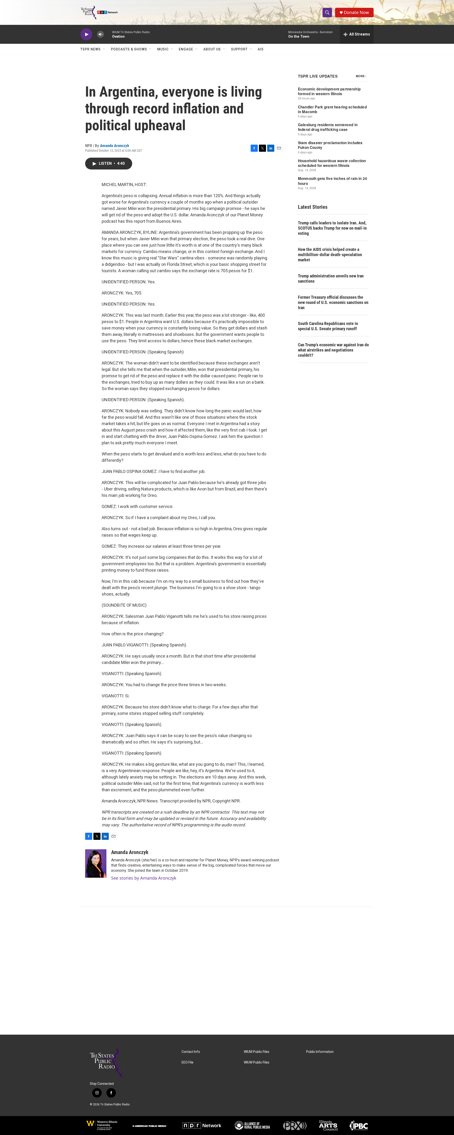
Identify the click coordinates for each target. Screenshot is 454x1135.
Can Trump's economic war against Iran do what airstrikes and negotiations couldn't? (333, 350)
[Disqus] (227, 971)
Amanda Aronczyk (114, 145)
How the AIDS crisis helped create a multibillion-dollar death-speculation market (330, 254)
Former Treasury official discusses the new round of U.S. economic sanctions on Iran (333, 302)
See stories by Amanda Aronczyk (143, 878)
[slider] (108, 34)
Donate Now (356, 12)
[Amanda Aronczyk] (95, 863)
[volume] (100, 34)
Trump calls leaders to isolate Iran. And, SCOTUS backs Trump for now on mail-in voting (332, 228)
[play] (86, 34)
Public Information (320, 1052)
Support (239, 49)
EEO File (187, 1062)
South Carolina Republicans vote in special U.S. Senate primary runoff (328, 326)
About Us (212, 49)
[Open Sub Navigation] (104, 49)
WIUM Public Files (256, 1052)
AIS (261, 49)
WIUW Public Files (256, 1062)
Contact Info (191, 1052)
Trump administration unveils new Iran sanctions (331, 278)
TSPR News (90, 49)
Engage (186, 49)
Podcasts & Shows (129, 49)
